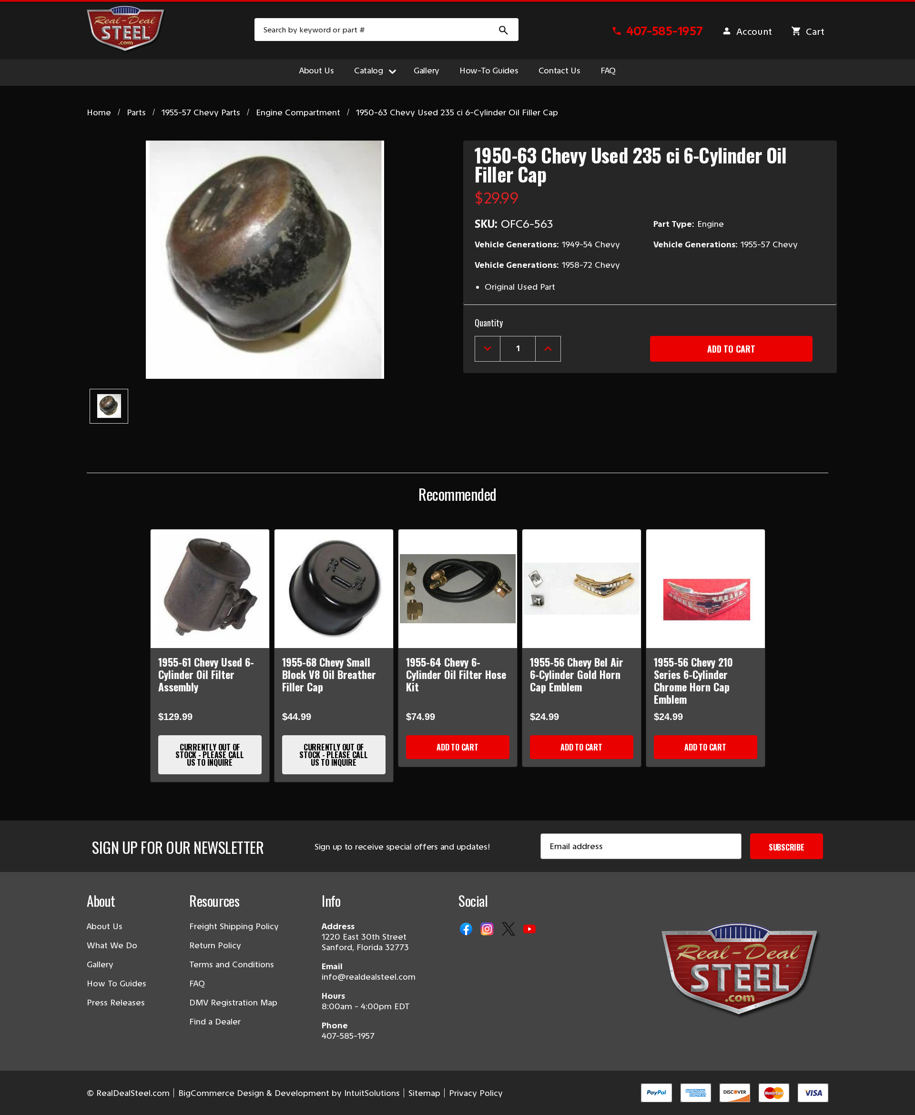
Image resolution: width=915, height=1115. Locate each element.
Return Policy (215, 945)
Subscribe (786, 847)
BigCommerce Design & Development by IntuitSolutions (289, 1093)
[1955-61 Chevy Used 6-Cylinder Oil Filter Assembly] (210, 589)
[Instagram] (488, 929)
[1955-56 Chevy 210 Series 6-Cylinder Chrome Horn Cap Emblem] (705, 589)
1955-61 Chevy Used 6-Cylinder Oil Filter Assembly (206, 674)
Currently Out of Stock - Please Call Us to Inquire (209, 754)
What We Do (112, 945)
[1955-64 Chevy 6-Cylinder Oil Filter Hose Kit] (458, 589)
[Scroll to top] (19, 1095)
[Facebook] (467, 929)
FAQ (608, 70)
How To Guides (116, 983)
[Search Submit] (503, 29)
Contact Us (559, 70)
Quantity (489, 322)
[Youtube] (530, 929)
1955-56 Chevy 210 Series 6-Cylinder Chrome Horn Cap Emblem (693, 680)
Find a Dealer (215, 1021)
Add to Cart (457, 747)
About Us (316, 70)
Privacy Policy (476, 1093)
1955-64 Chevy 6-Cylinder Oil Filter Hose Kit (456, 674)
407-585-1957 (348, 1036)
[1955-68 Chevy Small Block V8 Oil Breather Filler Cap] (334, 589)
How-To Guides (488, 70)
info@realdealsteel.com (369, 977)
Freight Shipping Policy (234, 926)
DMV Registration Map (233, 1002)
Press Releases (116, 1002)
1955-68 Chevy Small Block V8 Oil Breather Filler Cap (329, 674)
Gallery (426, 70)
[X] (509, 929)
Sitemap (424, 1093)
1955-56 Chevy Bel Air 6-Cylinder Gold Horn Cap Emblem (576, 674)
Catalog (368, 70)
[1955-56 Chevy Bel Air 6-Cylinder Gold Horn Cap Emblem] (582, 589)
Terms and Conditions (231, 964)
